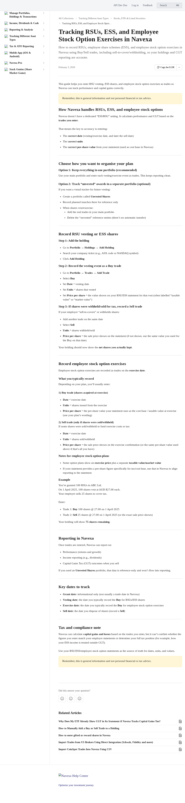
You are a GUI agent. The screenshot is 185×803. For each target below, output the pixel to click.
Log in (135, 5)
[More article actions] (179, 67)
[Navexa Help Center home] (3, 5)
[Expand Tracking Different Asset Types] (43, 36)
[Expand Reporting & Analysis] (43, 29)
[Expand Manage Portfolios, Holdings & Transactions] (43, 13)
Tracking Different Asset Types (94, 18)
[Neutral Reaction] (70, 698)
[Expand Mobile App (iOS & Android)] (43, 52)
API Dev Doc (120, 5)
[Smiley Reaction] (79, 698)
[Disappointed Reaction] (62, 698)
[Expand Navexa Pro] (43, 63)
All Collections (66, 18)
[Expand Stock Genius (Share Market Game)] (43, 69)
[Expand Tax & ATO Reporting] (43, 46)
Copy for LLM (167, 67)
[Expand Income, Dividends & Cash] (43, 23)
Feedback (147, 5)
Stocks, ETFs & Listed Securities (129, 18)
